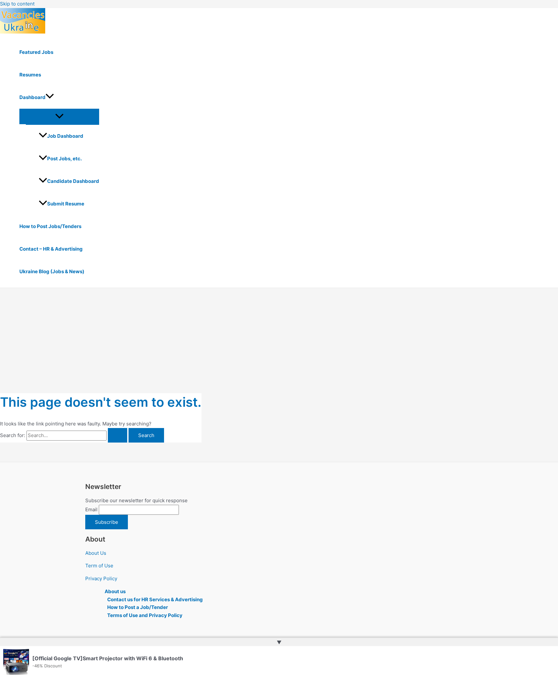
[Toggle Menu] (59, 116)
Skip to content (17, 4)
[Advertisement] (279, 336)
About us (115, 591)
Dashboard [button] (32, 97)
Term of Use (99, 566)
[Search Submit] (117, 435)
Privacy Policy (101, 578)
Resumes (30, 75)
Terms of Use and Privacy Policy (144, 615)
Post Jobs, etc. (64, 158)
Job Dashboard (65, 136)
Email (91, 509)
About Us (95, 553)
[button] (50, 97)
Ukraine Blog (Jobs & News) (51, 271)
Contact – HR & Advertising (51, 249)
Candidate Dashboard (73, 181)
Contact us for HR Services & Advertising (155, 599)
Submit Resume (65, 204)
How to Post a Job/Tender (137, 607)
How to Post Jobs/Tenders (50, 226)
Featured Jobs (36, 52)
